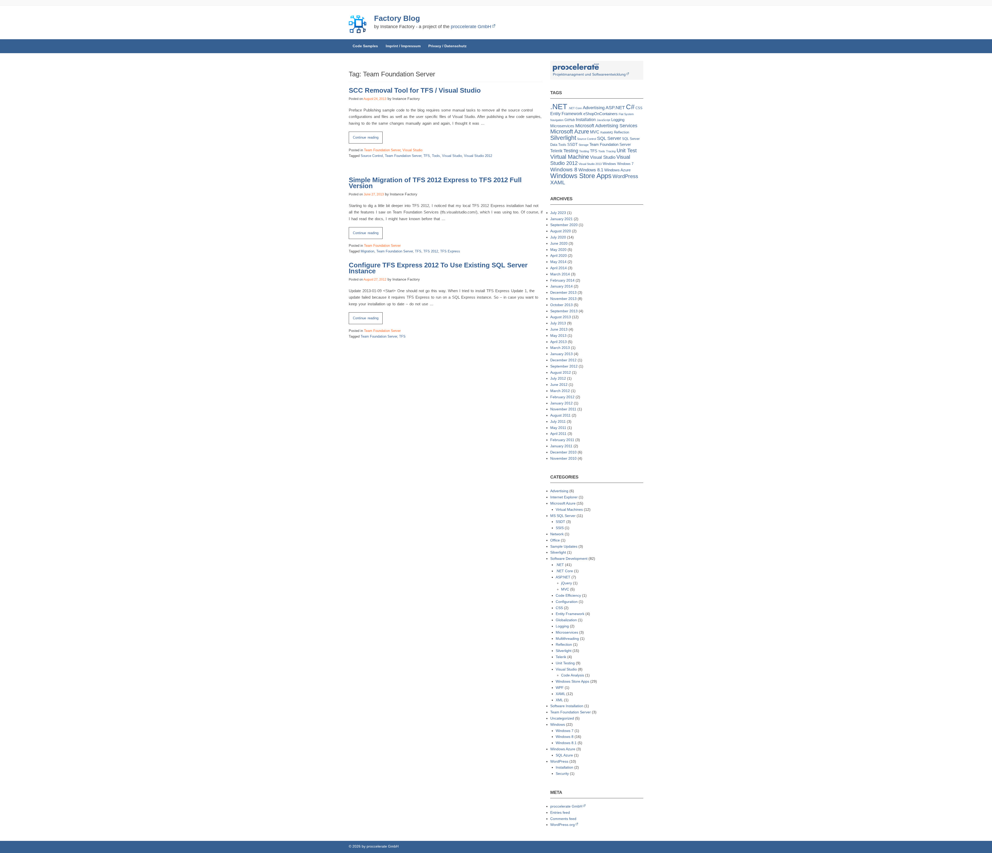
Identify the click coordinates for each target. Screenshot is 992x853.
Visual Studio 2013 (590, 163)
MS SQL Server (563, 516)
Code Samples (365, 46)
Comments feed (563, 819)
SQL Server (609, 138)
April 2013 (558, 342)
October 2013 (561, 305)
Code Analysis (572, 675)
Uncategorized (562, 718)
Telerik (556, 151)
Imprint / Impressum (403, 46)
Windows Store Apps (580, 175)
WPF (560, 687)
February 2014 (562, 280)
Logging (617, 120)
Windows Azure (617, 170)
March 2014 (560, 274)
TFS (426, 156)
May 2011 (558, 428)
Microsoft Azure (569, 131)
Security (562, 773)
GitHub (569, 120)
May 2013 (558, 335)
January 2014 (561, 286)
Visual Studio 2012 (478, 156)
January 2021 (561, 219)
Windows (609, 164)
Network (557, 534)
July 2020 (558, 237)
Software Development (568, 558)
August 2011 (560, 415)
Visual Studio (412, 150)
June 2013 (559, 329)
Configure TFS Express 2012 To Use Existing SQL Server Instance (438, 268)
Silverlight (563, 138)
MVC (594, 132)
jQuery (566, 583)
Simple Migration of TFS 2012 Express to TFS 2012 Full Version (435, 183)
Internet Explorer (564, 497)
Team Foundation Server (382, 150)
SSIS (560, 528)
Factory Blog (397, 18)
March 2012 (560, 391)
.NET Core (575, 108)
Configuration (567, 602)
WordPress (625, 176)
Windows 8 (563, 169)
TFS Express (450, 251)
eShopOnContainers (600, 114)
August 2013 (560, 317)
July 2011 (558, 421)
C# (630, 107)
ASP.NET (615, 107)
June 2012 (559, 384)
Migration (367, 251)
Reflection (621, 132)
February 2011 (562, 440)
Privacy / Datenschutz (447, 46)
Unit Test (627, 150)
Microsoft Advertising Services (606, 125)
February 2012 (562, 397)
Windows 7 (625, 164)
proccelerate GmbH (471, 26)
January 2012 (561, 403)
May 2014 (558, 262)
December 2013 (563, 292)
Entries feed (560, 812)
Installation (586, 119)
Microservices (562, 126)
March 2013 (560, 348)
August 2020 (560, 231)
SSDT (572, 144)
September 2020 (564, 225)
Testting (584, 151)
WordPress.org (562, 825)
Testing (570, 150)
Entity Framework (566, 113)
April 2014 (558, 268)
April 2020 (558, 255)
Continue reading (368, 139)
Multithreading (567, 638)
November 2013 (563, 299)
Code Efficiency (568, 595)
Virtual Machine (569, 157)
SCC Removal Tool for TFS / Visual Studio (415, 90)
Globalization (566, 620)
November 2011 (563, 409)
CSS (639, 108)
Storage (583, 144)
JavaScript (603, 120)
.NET (558, 106)
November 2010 (563, 458)
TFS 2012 (430, 251)
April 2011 (558, 434)
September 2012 (564, 366)
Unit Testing (565, 663)
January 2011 (561, 446)
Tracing (611, 151)
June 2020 (559, 243)
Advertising (594, 107)
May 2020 (558, 250)
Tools (436, 156)
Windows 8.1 (590, 170)
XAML (557, 182)
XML (559, 700)
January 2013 (561, 354)
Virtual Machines (569, 509)
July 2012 (558, 378)
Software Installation (566, 706)
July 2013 (558, 323)
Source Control (372, 156)
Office (555, 540)
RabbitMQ (606, 132)
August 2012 (560, 372)
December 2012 (563, 360)
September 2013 (564, 311)
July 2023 (558, 213)
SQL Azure (564, 755)
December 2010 (563, 452)
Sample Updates (563, 546)
